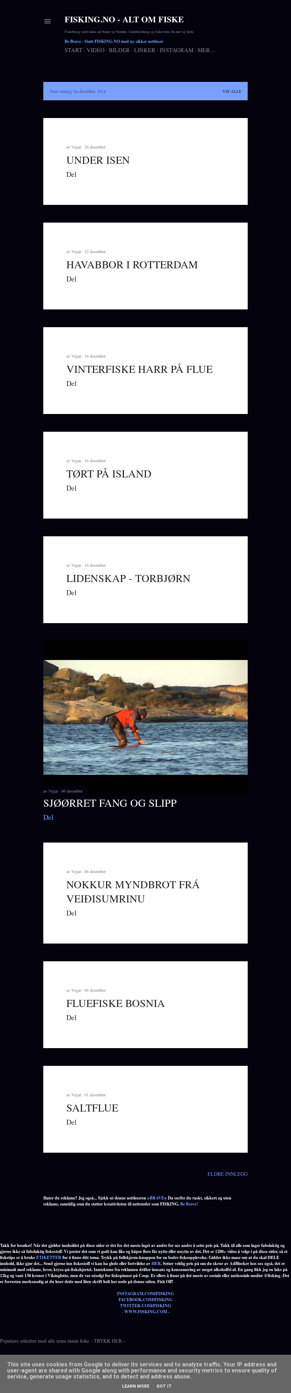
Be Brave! (189, 1204)
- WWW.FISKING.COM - (146, 1312)
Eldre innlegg (228, 1173)
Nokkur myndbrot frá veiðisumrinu (133, 891)
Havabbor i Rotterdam (132, 264)
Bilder (119, 50)
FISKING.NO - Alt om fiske (124, 19)
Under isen (98, 159)
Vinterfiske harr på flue (139, 369)
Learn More (135, 1386)
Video (96, 50)
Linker (144, 50)
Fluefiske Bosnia (115, 1003)
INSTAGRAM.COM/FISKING (145, 1294)
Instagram (176, 50)
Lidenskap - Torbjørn (128, 578)
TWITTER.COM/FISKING (145, 1306)
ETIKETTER (48, 1257)
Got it (164, 1386)
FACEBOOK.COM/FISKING (145, 1300)
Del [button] (71, 174)
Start (73, 50)
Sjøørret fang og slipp (110, 802)
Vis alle (232, 91)
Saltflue (92, 1107)
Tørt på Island (109, 473)
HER (156, 1263)
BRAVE (157, 1198)
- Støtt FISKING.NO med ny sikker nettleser (114, 41)
